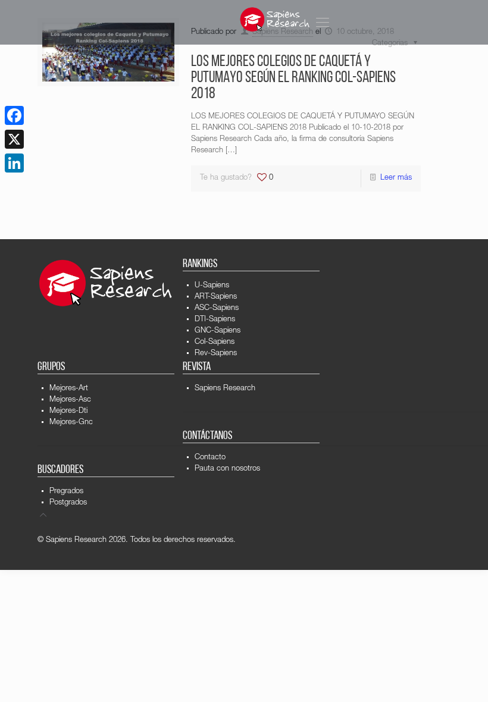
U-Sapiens (212, 286)
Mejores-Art (68, 389)
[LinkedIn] (14, 163)
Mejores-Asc (70, 400)
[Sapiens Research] (275, 19)
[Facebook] (14, 115)
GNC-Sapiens (217, 331)
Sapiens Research (225, 389)
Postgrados (68, 503)
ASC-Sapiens (217, 308)
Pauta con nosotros (227, 469)
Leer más (396, 178)
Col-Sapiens (214, 342)
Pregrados (66, 492)
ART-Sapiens (216, 297)
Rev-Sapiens (216, 354)
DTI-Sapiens (215, 320)
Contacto (210, 458)
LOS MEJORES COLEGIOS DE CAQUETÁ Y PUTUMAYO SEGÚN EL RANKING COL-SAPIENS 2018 (293, 78)
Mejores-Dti (68, 411)
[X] (14, 139)
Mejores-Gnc (71, 423)
